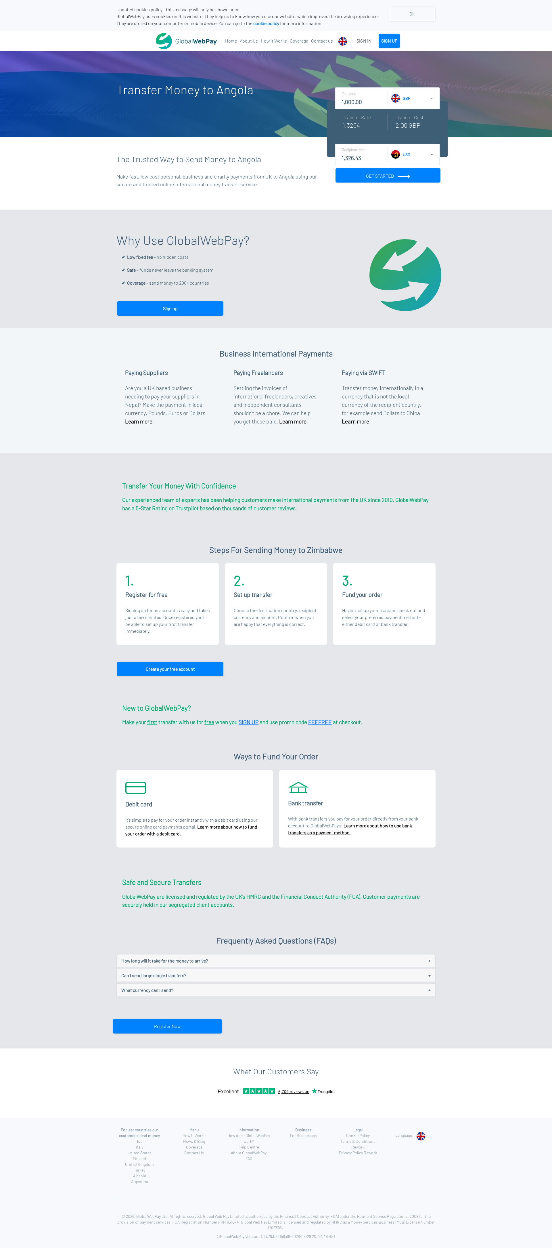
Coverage (299, 40)
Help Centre (249, 1147)
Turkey (139, 1170)
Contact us (322, 40)
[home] (172, 41)
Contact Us (194, 1152)
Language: (404, 1135)
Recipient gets (353, 149)
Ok (412, 13)
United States (140, 1152)
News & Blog (194, 1141)
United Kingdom (139, 1164)
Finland (139, 1158)
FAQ (249, 1158)
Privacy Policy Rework (358, 1152)
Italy (139, 1147)
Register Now (167, 1026)
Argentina (139, 1181)
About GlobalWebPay (249, 1152)
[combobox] (344, 41)
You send (349, 93)
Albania (139, 1175)
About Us (249, 40)
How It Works (274, 40)
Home (231, 40)
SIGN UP (389, 40)
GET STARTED (380, 176)
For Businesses (303, 1135)
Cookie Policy (358, 1135)
